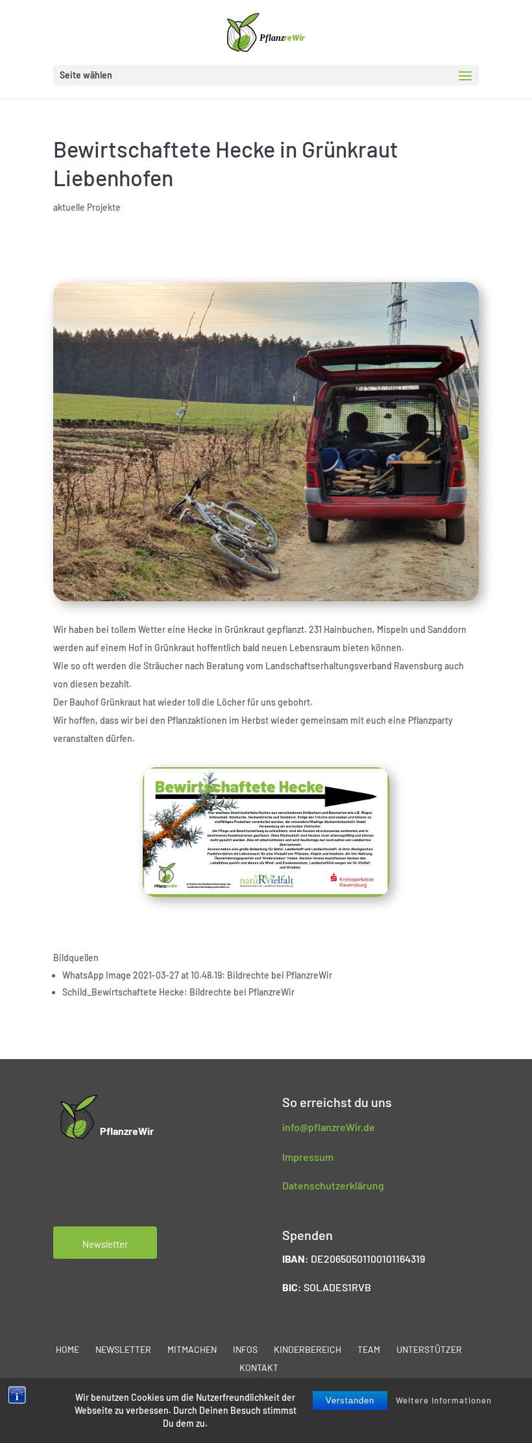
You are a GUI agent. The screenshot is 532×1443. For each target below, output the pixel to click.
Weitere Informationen (444, 1400)
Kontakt (258, 1367)
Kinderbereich (307, 1349)
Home (67, 1349)
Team (368, 1349)
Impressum (307, 1157)
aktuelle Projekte (87, 207)
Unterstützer (429, 1349)
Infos (245, 1349)
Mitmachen (192, 1349)
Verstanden (350, 1400)
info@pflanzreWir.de (328, 1127)
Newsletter (123, 1349)
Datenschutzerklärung (333, 1185)
